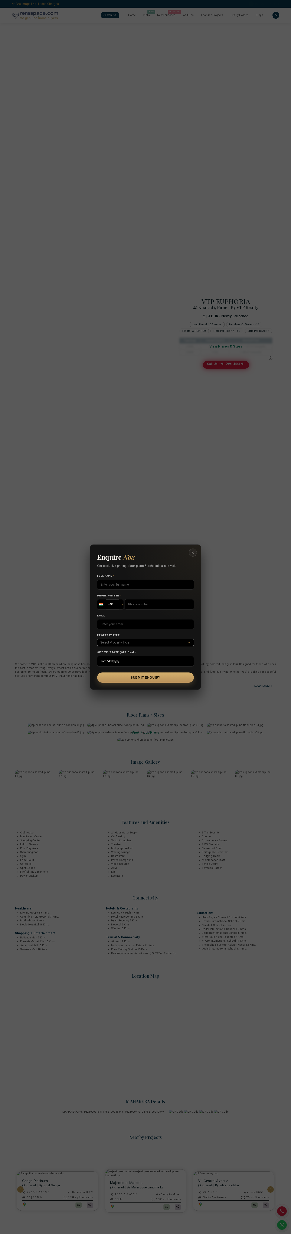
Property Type (108, 635)
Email (101, 615)
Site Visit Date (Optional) (116, 652)
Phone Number (109, 595)
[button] (110, 604)
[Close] (193, 553)
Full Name (106, 575)
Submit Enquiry (145, 677)
